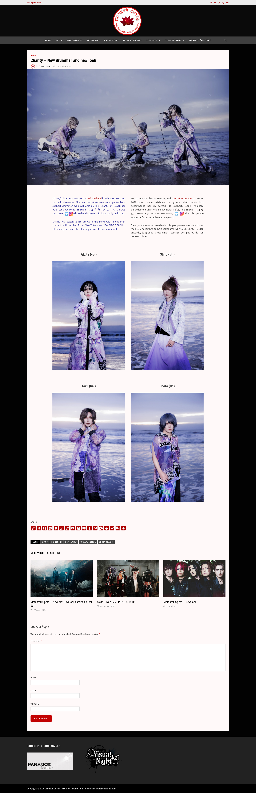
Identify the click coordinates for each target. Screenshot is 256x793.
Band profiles (74, 40)
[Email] (227, 2)
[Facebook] (211, 2)
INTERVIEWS (93, 40)
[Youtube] (215, 2)
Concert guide (173, 40)
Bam (113, 788)
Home (48, 40)
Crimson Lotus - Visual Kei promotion (64, 788)
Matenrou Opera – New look (179, 602)
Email (33, 690)
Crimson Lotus (45, 66)
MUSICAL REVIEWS (132, 40)
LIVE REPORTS (111, 40)
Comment (36, 641)
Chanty (45, 542)
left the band (95, 198)
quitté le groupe (182, 198)
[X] (220, 2)
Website (35, 704)
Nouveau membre (88, 542)
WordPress (101, 788)
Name (33, 677)
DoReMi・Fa (56, 542)
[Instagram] (224, 2)
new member (71, 542)
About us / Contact (200, 40)
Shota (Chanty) (106, 542)
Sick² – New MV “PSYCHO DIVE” (116, 602)
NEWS (59, 40)
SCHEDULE (151, 40)
